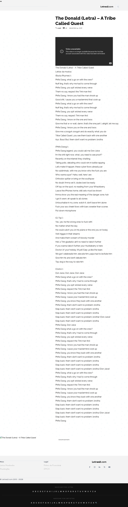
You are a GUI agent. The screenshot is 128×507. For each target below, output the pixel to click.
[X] (36, 36)
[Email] (18, 36)
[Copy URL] (13, 36)
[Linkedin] (41, 36)
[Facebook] (24, 36)
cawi (59, 28)
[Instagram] (94, 467)
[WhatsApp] (30, 36)
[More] (47, 36)
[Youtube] (109, 467)
